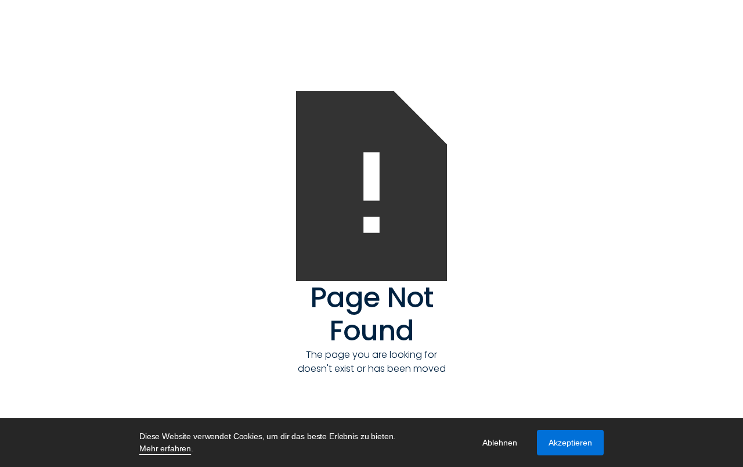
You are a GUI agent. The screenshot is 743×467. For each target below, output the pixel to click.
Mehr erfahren (165, 448)
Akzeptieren (570, 442)
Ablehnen (499, 442)
